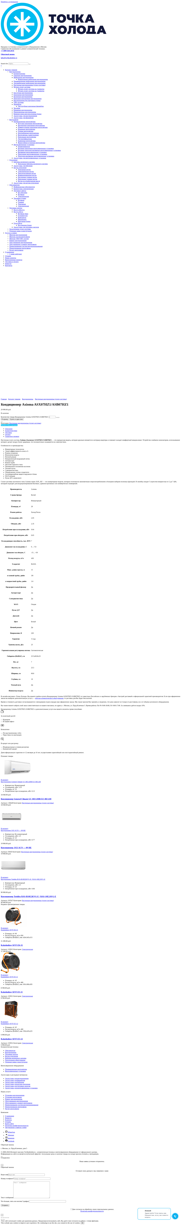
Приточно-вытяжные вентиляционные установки (36, 156)
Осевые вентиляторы (25, 131)
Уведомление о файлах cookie (16, 1127)
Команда (8, 1118)
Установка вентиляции (13, 1097)
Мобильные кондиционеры (24, 77)
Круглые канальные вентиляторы (30, 123)
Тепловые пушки (20, 198)
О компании (9, 252)
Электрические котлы (26, 171)
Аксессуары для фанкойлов (24, 118)
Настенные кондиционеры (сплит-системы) (29, 85)
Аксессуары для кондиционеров (25, 116)
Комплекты (22, 217)
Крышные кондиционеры (23, 110)
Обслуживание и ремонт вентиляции (23, 244)
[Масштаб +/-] (2, 1217)
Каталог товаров (11, 70)
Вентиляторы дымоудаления (28, 135)
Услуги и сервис (11, 233)
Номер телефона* (7, 1178)
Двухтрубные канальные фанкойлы (31, 106)
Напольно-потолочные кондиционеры (28, 98)
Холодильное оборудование (15, 1060)
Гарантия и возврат (12, 436)
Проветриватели (24, 146)
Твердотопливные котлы (27, 173)
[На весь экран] (4, 1217)
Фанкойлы (17, 104)
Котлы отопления (20, 168)
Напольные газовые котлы (27, 179)
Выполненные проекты (13, 260)
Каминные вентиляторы (27, 141)
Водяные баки (23, 214)
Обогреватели (14, 185)
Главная (4, 399)
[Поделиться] (6, 1217)
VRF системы (19, 102)
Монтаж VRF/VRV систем (19, 239)
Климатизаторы (19, 74)
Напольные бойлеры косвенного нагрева (33, 164)
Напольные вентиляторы (27, 137)
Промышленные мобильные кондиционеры (29, 81)
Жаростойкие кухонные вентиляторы (31, 143)
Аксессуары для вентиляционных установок (30, 158)
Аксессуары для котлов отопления (26, 183)
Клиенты (8, 1120)
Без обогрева (22, 193)
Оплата (7, 434)
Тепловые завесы (20, 191)
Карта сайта (9, 1124)
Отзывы (8, 256)
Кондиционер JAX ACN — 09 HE (13, 830)
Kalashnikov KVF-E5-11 (9, 977)
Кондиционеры (15, 72)
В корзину (5, 419)
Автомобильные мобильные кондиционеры (29, 83)
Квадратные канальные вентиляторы (31, 125)
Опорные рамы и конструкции (20, 231)
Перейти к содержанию (9, 2)
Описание (8, 429)
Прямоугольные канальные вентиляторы (33, 127)
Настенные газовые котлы (27, 177)
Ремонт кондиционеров (18, 240)
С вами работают (15, 254)
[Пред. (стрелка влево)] (2, 1219)
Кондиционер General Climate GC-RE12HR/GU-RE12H (21, 782)
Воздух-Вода (18, 212)
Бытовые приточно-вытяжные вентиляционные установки (39, 150)
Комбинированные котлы (27, 175)
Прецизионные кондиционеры (25, 112)
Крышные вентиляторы (26, 129)
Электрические (23, 196)
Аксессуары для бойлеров (23, 166)
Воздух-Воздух (19, 210)
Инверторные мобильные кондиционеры (33, 79)
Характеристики (11, 431)
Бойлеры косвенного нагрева (24, 162)
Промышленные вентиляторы (24, 121)
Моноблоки (22, 219)
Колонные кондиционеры (23, 97)
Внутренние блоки (25, 225)
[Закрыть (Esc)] (8, 1217)
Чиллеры (17, 108)
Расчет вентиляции (16, 250)
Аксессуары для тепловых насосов (26, 227)
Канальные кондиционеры (23, 95)
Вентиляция (13, 120)
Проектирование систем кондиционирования (25, 246)
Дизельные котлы (24, 169)
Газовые (21, 202)
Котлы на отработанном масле (29, 181)
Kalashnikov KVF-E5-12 (9, 1024)
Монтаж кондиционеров (18, 235)
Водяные (21, 194)
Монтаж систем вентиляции (19, 237)
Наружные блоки (24, 221)
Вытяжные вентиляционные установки (32, 152)
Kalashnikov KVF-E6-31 (9, 930)
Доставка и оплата (12, 262)
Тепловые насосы (15, 208)
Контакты (8, 265)
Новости (8, 264)
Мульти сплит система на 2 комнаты (31, 89)
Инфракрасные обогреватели (24, 187)
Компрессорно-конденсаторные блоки (27, 114)
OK (82, 1223)
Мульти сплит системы (22, 87)
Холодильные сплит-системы (20, 229)
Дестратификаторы (25, 139)
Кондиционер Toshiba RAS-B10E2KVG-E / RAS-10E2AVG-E (23, 879)
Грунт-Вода (18, 223)
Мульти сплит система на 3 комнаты (31, 91)
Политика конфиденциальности (16, 1125)
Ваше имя (4, 1175)
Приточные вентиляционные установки (32, 154)
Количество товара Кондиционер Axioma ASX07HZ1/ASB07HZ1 (24, 417)
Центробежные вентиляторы (28, 133)
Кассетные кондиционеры (23, 93)
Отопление (13, 160)
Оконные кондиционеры (23, 75)
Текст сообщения (7, 1197)
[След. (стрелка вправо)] (4, 1219)
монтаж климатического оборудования (49, 698)
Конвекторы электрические (24, 189)
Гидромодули (23, 216)
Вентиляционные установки (24, 145)
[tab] (94, 429)
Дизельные (22, 204)
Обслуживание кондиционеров (20, 242)
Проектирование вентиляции (20, 248)
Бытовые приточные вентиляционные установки (36, 148)
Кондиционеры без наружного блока (27, 100)
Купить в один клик (16, 419)
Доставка (8, 432)
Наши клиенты (10, 258)
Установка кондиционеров (14, 1095)
